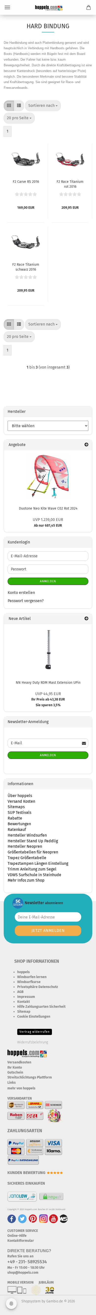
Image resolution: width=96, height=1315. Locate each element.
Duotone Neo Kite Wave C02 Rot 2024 (48, 508)
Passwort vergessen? (26, 600)
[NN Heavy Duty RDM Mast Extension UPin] (48, 650)
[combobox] (43, 105)
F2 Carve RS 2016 (26, 182)
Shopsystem (31, 1301)
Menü (7, 7)
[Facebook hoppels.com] (11, 1219)
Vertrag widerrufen (34, 1031)
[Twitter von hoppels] (22, 1219)
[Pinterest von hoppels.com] (33, 1219)
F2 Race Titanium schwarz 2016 (25, 266)
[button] (9, 105)
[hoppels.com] (48, 7)
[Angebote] (86, 445)
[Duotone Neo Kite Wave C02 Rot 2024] (48, 476)
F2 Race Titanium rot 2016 (70, 184)
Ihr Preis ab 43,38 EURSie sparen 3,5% (48, 699)
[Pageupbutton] (82, 1307)
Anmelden (48, 581)
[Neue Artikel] (86, 619)
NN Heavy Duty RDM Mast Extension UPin (48, 683)
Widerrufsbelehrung (32, 1042)
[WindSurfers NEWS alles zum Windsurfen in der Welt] (63, 1219)
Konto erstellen (21, 592)
